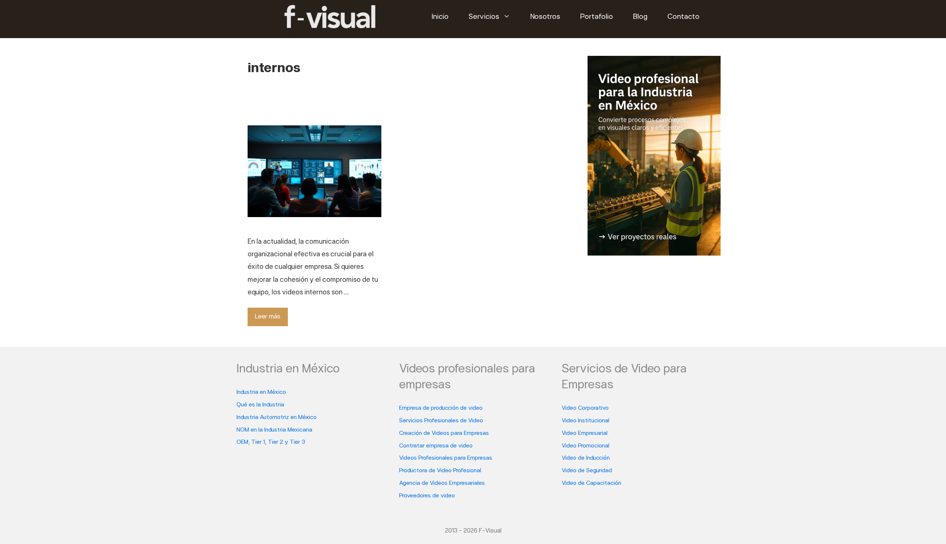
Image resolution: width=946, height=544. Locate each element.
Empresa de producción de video (441, 408)
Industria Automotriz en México (276, 417)
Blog (640, 17)
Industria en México (261, 392)
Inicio (440, 17)
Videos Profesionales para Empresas (445, 458)
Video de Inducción (586, 458)
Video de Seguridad (587, 471)
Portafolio (596, 17)
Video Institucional (585, 421)
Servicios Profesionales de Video (441, 421)
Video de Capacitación (591, 483)
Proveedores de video (427, 496)
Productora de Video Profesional (440, 471)
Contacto (683, 17)
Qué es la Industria (260, 405)
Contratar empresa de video (436, 446)
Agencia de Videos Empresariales (442, 483)
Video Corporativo (585, 408)
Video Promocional (585, 446)
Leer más (267, 317)
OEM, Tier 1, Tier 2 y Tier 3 (270, 442)
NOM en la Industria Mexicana (274, 430)
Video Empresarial (585, 433)
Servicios (484, 17)
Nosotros (545, 17)
